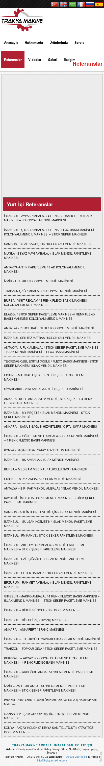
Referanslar (13, 59)
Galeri (52, 59)
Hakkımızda (34, 42)
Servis (79, 42)
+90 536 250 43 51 (75, 756)
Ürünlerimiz (58, 42)
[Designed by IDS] (101, 758)
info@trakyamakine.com (52, 760)
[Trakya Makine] (23, 18)
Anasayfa (11, 42)
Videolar (34, 59)
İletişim (69, 59)
